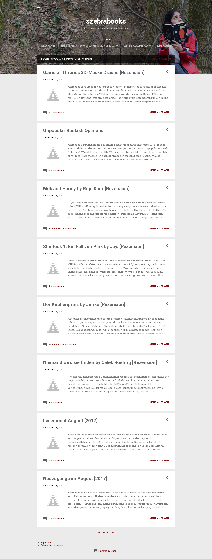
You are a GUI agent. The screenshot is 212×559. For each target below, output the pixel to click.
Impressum (164, 46)
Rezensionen (87, 46)
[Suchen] (173, 8)
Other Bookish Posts (137, 46)
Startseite (48, 46)
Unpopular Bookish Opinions (73, 130)
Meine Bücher (110, 46)
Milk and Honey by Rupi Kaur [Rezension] (86, 188)
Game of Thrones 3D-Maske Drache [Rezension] (93, 72)
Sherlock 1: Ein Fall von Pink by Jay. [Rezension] (93, 246)
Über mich (67, 46)
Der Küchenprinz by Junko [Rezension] (84, 304)
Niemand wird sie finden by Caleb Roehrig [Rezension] (100, 362)
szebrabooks (106, 21)
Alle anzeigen (161, 58)
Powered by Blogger (107, 551)
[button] (167, 72)
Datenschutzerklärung (52, 545)
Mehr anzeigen (159, 112)
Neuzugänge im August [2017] (75, 478)
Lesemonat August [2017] (70, 420)
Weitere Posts (106, 532)
